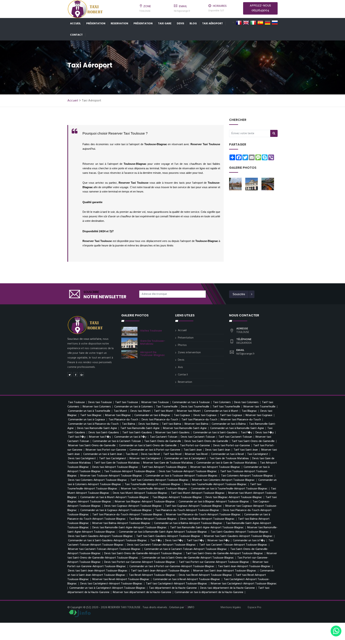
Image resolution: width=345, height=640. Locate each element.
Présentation (95, 23)
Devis (180, 23)
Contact (76, 35)
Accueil (75, 23)
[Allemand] (267, 22)
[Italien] (253, 22)
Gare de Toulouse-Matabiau (152, 342)
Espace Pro (254, 607)
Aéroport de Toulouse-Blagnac (152, 353)
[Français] (239, 22)
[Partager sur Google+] (82, 374)
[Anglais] (246, 22)
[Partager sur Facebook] (75, 374)
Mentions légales (230, 607)
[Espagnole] (260, 22)
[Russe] (275, 22)
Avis (180, 367)
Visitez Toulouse (151, 330)
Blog (193, 23)
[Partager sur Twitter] (69, 374)
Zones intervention (189, 352)
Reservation (119, 23)
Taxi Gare (164, 23)
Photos (182, 345)
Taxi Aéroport (212, 23)
